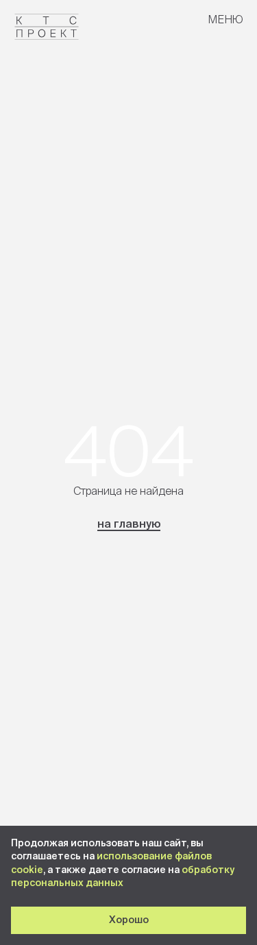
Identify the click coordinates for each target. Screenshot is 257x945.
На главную (128, 523)
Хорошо (129, 919)
